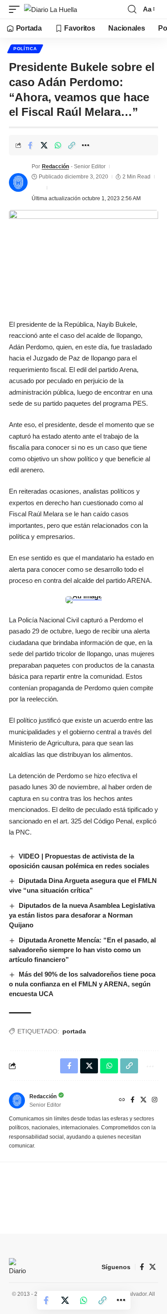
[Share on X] (44, 145)
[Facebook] (132, 1100)
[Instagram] (154, 1100)
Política (25, 48)
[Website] (122, 1100)
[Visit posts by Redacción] (18, 182)
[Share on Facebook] (30, 145)
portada (74, 1031)
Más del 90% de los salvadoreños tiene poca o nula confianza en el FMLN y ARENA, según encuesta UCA (82, 983)
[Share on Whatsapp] (58, 145)
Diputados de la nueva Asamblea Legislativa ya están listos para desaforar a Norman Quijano (82, 915)
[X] (143, 1100)
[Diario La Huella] (50, 10)
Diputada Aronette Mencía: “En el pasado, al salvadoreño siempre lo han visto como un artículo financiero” (82, 949)
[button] (16, 10)
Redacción (55, 166)
